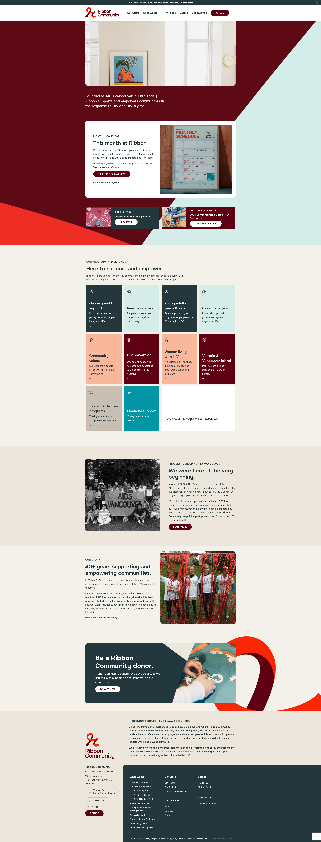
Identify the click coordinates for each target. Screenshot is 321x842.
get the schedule (206, 223)
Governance (170, 783)
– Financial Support (139, 803)
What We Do (137, 776)
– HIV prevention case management (140, 809)
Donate (219, 13)
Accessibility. (204, 838)
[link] (104, 308)
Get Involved (199, 12)
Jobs (167, 806)
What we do (150, 12)
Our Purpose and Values (176, 791)
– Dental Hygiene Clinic (143, 799)
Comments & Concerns (209, 803)
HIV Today (169, 12)
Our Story (133, 12)
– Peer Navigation (140, 790)
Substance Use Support (141, 827)
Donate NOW (107, 689)
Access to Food (137, 815)
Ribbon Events (205, 787)
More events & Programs (106, 182)
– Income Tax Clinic (141, 795)
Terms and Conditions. (187, 838)
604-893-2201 (99, 800)
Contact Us (205, 797)
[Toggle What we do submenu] (159, 12)
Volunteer (169, 811)
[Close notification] (316, 2)
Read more (126, 222)
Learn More (187, 3)
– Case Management (142, 786)
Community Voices (139, 823)
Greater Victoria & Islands (142, 819)
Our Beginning (171, 787)
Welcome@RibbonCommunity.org (104, 792)
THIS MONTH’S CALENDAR (112, 174)
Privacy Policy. (172, 838)
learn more (180, 527)
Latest (184, 12)
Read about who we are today (101, 617)
